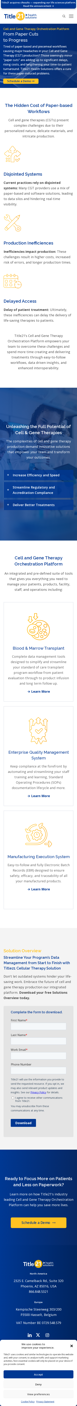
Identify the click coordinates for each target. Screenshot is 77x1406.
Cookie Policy (28, 1401)
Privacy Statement (45, 1401)
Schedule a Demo (19, 81)
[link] (38, 475)
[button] (71, 1346)
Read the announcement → (38, 6)
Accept (38, 1374)
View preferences (38, 1394)
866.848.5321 (38, 1291)
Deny (38, 1384)
